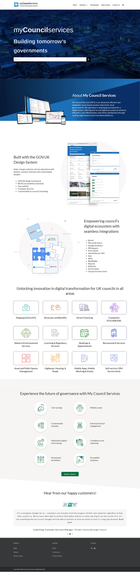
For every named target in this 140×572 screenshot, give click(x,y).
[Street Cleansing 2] (84, 302)
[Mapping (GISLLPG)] (26, 302)
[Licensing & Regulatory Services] (55, 327)
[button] (123, 5)
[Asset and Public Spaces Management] (26, 352)
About (16, 553)
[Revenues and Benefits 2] (55, 302)
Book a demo (18, 557)
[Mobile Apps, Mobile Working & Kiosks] (84, 352)
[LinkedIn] (95, 549)
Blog (15, 549)
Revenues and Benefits (55, 317)
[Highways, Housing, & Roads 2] (55, 352)
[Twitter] (91, 549)
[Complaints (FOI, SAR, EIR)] (114, 302)
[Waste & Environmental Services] (26, 327)
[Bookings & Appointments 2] (84, 327)
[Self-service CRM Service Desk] (114, 352)
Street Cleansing (84, 317)
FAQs (54, 549)
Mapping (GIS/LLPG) (26, 317)
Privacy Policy (57, 557)
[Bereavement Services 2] (114, 327)
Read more (93, 521)
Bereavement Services (114, 343)
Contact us (56, 553)
